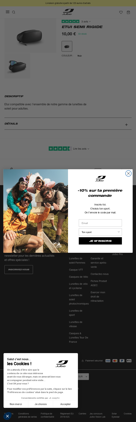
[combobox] (99, 231)
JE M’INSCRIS (100, 241)
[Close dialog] (128, 173)
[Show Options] (118, 231)
